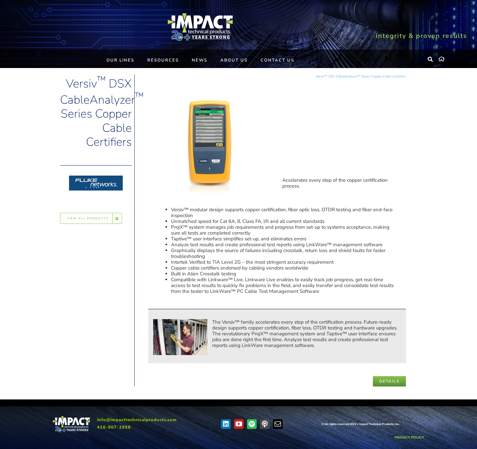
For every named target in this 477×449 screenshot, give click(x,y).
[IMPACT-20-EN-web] (200, 15)
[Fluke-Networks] (96, 174)
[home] (452, 58)
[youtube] (239, 424)
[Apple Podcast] (265, 424)
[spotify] (252, 424)
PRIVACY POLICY (409, 437)
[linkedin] (226, 424)
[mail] (278, 424)
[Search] (431, 59)
